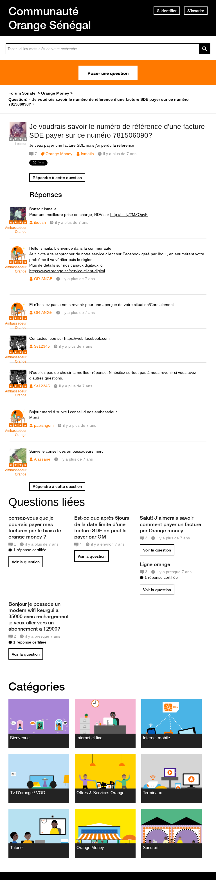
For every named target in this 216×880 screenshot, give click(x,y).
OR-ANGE (43, 278)
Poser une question (108, 72)
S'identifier (167, 10)
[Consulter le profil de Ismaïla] (18, 138)
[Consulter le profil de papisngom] (18, 425)
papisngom (44, 425)
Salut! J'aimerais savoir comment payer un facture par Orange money (170, 524)
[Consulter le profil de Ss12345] (18, 351)
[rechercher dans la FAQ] (204, 48)
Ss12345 (42, 346)
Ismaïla (87, 153)
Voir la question (26, 561)
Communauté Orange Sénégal (49, 18)
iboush (40, 222)
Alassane (42, 459)
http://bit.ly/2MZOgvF (129, 214)
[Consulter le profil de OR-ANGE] (18, 261)
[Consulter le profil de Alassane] (18, 464)
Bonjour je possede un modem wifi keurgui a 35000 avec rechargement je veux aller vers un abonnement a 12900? (38, 616)
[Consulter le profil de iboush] (18, 222)
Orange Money (59, 153)
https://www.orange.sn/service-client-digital (67, 271)
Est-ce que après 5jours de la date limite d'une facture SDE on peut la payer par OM (101, 527)
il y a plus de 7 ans (71, 222)
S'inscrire (195, 10)
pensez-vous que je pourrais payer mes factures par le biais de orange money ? (34, 527)
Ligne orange (155, 564)
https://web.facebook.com (87, 338)
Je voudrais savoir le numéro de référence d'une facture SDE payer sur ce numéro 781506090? (117, 130)
